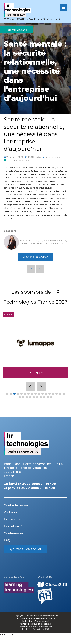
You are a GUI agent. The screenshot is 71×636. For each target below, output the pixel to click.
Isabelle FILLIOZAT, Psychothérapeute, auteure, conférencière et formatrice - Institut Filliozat (43, 242)
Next (41, 386)
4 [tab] (18, 394)
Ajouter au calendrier (35, 256)
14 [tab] (53, 394)
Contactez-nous (16, 505)
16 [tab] (60, 394)
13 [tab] (49, 394)
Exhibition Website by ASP (35, 629)
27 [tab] (51, 397)
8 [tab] (32, 394)
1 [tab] (7, 394)
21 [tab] (30, 397)
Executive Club (15, 526)
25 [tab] (44, 397)
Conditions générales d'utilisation (35, 618)
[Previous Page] (31, 269)
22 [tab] (34, 397)
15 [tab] (56, 394)
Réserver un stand (16, 29)
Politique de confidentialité (44, 615)
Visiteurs (10, 512)
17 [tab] (64, 394)
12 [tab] (46, 394)
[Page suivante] (40, 269)
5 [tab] (21, 394)
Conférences (13, 533)
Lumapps (35, 372)
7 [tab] (28, 394)
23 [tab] (37, 397)
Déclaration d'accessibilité (35, 621)
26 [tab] (48, 397)
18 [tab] (20, 397)
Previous (30, 386)
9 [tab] (35, 394)
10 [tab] (39, 394)
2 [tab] (11, 394)
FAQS (8, 540)
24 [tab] (41, 397)
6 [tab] (25, 394)
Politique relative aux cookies (35, 623)
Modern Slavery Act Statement (36, 626)
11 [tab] (42, 394)
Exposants (12, 519)
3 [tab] (14, 394)
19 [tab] (23, 397)
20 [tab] (27, 397)
